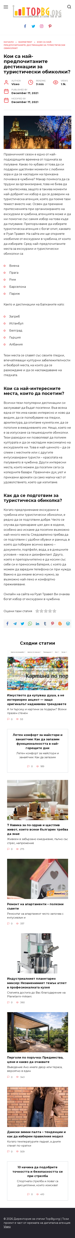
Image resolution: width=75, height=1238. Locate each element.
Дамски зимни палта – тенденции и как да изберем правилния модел (36, 1134)
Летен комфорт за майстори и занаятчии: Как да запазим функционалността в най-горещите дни (37, 741)
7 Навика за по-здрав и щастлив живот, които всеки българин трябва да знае (37, 829)
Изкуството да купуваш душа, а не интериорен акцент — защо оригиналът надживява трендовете (36, 699)
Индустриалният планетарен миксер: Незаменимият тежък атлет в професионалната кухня (37, 983)
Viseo (7, 1226)
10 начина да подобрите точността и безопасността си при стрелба (37, 1172)
